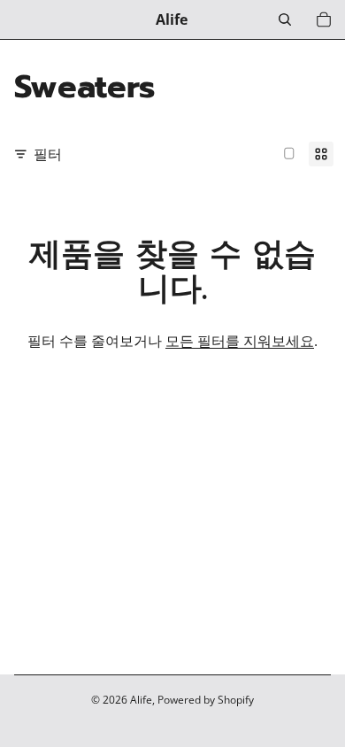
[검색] (284, 19)
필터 (48, 154)
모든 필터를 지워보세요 (239, 340)
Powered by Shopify (205, 699)
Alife (141, 699)
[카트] (323, 19)
